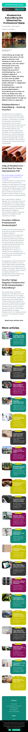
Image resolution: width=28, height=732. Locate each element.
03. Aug (18, 349)
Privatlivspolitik (16, 729)
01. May (18, 627)
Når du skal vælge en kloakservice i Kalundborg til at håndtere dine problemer (13, 177)
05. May (18, 529)
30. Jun (18, 480)
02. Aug (18, 365)
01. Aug (18, 398)
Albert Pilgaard (15, 26)
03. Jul (18, 447)
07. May (18, 513)
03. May (18, 562)
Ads (14, 719)
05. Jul (18, 431)
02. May (18, 578)
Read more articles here (14, 320)
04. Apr (18, 660)
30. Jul (18, 414)
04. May (18, 545)
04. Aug (18, 332)
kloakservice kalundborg (8, 29)
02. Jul (18, 463)
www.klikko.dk (15, 711)
